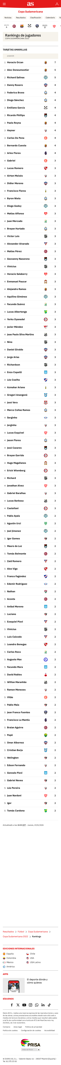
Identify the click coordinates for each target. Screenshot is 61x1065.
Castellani (13, 508)
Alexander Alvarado (18, 243)
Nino (9, 342)
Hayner (11, 130)
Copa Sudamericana (30, 11)
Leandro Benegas (17, 644)
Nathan (11, 591)
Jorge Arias (13, 357)
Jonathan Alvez (15, 485)
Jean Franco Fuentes (18, 712)
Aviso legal (18, 1027)
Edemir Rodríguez (17, 583)
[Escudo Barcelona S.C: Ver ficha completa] (21, 26)
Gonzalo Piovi (14, 772)
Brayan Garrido (15, 455)
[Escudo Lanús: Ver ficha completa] (14, 26)
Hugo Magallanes (16, 462)
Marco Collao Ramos (18, 410)
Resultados (21, 17)
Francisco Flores (16, 190)
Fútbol (21, 932)
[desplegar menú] (4, 4)
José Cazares (14, 447)
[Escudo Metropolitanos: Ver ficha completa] (37, 26)
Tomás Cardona (16, 810)
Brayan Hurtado (16, 228)
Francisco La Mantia (18, 719)
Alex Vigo (12, 568)
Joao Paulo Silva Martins (20, 334)
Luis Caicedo (14, 636)
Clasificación (35, 17)
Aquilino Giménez (17, 296)
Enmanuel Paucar (17, 281)
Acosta (11, 599)
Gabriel (11, 160)
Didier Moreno (15, 183)
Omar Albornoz (15, 742)
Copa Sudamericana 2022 (15, 936)
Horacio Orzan (15, 62)
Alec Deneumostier (18, 69)
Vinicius (11, 266)
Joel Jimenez (14, 531)
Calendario (50, 17)
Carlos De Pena (15, 137)
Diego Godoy (14, 206)
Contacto (6, 1027)
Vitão (10, 697)
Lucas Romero (15, 168)
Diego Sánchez (15, 100)
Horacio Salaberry (17, 274)
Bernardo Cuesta (16, 145)
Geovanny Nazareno (18, 258)
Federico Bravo (15, 92)
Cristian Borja (15, 750)
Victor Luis (13, 236)
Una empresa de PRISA (30, 1043)
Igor (9, 803)
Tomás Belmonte (16, 553)
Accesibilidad (49, 1030)
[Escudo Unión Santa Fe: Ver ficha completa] (54, 26)
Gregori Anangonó (17, 394)
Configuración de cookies (31, 1030)
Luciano (11, 614)
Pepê (10, 735)
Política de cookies (10, 1030)
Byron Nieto (14, 198)
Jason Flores (14, 440)
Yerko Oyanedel (16, 319)
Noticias (8, 17)
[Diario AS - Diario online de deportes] (30, 4)
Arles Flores (14, 153)
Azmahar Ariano (16, 387)
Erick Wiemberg (16, 470)
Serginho (12, 417)
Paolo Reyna (14, 122)
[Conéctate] (57, 4)
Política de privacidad (33, 1027)
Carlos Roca (14, 651)
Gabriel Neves (15, 780)
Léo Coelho (13, 379)
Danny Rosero (15, 85)
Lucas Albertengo (17, 311)
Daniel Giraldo (15, 349)
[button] (31, 1049)
